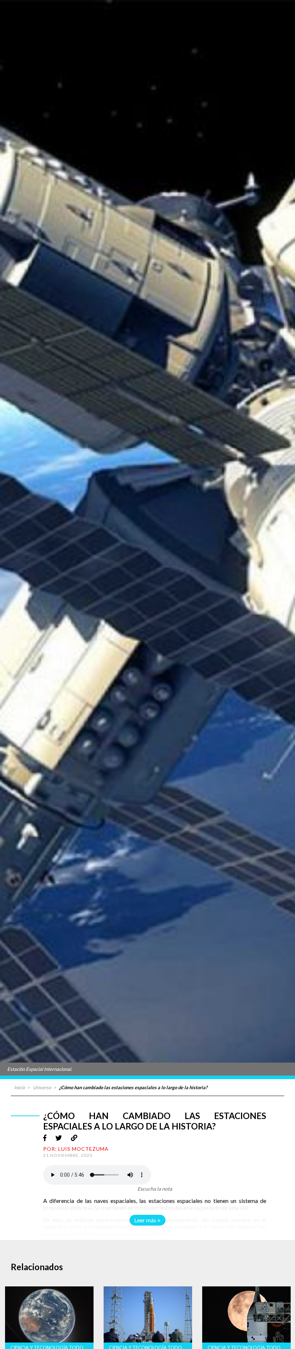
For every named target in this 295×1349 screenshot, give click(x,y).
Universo (42, 1087)
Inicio (19, 1087)
